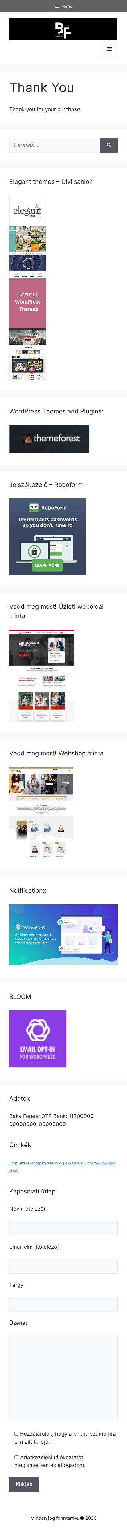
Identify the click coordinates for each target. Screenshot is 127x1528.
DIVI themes (90, 1163)
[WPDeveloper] (63, 963)
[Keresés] (109, 145)
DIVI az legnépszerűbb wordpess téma (49, 1163)
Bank (13, 1163)
